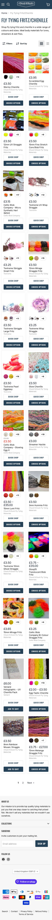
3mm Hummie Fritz (38, 505)
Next (29, 782)
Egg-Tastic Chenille (38, 693)
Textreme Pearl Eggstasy (11, 388)
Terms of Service (26, 914)
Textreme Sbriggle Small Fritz (13, 269)
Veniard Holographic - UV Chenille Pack (12, 690)
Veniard (7, 695)
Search (5, 911)
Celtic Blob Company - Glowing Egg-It (13, 447)
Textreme (33, 210)
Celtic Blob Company (12, 216)
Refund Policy (41, 911)
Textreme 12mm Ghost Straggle (11, 567)
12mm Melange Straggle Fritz (36, 752)
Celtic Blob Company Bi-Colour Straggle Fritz (38, 635)
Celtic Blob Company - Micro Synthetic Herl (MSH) (12, 209)
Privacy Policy (26, 911)
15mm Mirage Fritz (13, 632)
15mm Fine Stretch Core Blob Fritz (38, 146)
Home (4, 13)
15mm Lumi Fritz (12, 508)
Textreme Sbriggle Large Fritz (13, 330)
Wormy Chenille (11, 87)
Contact (14, 911)
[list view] (48, 44)
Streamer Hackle (37, 444)
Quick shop (13, 96)
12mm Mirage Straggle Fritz (35, 269)
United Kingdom (24, 871)
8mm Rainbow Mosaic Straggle (12, 745)
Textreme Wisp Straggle (36, 330)
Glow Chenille (36, 386)
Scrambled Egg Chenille (36, 82)
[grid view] (41, 44)
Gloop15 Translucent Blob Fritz (37, 572)
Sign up (42, 843)
